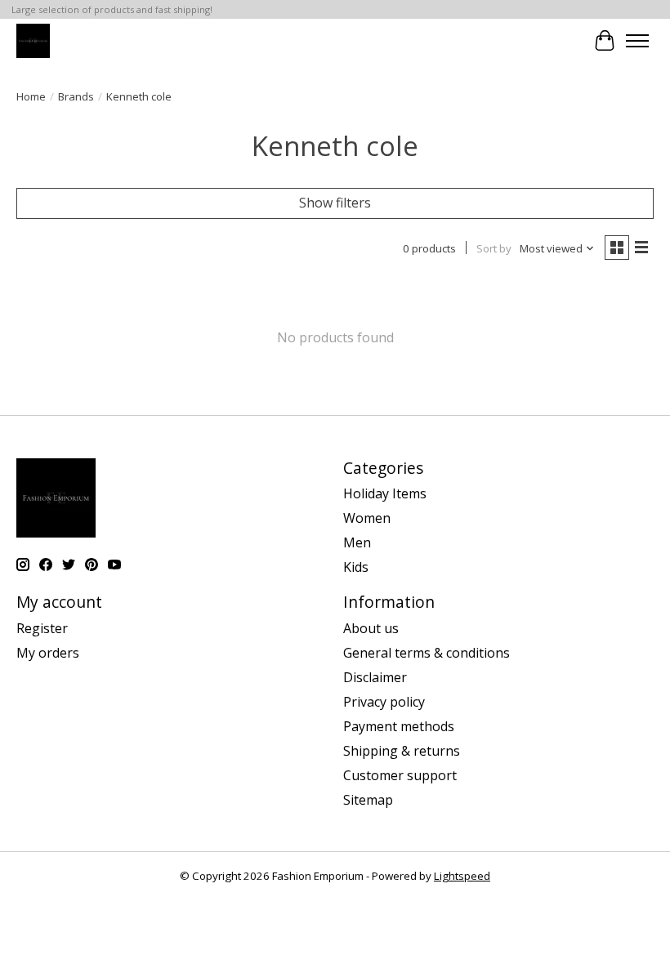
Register (42, 628)
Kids (355, 567)
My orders (47, 653)
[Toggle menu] (637, 41)
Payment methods (398, 726)
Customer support (400, 775)
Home (31, 96)
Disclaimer (375, 677)
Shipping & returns (401, 751)
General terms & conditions (426, 653)
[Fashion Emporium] (33, 40)
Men (357, 542)
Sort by (493, 248)
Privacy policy (384, 702)
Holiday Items (385, 493)
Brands (76, 96)
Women (367, 518)
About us (371, 628)
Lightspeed (462, 875)
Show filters (335, 203)
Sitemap (368, 800)
